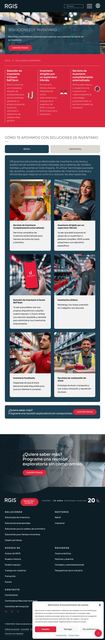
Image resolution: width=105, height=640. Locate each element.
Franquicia (10, 576)
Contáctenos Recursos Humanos (21, 601)
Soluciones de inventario (17, 517)
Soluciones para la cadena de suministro (25, 529)
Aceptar (45, 629)
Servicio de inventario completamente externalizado (82, 75)
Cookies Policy (61, 635)
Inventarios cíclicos (68, 300)
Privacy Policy (73, 635)
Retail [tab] (26, 149)
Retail (58, 517)
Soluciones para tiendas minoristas (22, 534)
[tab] (27, 149)
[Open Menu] (89, 6)
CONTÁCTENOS (20, 48)
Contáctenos (11, 595)
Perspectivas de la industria (69, 570)
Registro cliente (29, 502)
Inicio (7, 61)
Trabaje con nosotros (15, 570)
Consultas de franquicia (17, 606)
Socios (8, 582)
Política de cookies (12, 629)
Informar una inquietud (14, 633)
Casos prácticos (63, 553)
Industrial (60, 523)
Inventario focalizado (24, 378)
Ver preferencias (90, 629)
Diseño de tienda (13, 540)
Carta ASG (25, 629)
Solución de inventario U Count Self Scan (14, 75)
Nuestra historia (13, 559)
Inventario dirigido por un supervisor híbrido (48, 75)
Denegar (68, 629)
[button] (100, 605)
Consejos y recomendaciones (69, 565)
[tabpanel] (52, 278)
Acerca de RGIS (12, 553)
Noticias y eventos (64, 559)
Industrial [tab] (75, 149)
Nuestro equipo (13, 565)
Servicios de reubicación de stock (72, 379)
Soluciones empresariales (17, 523)
